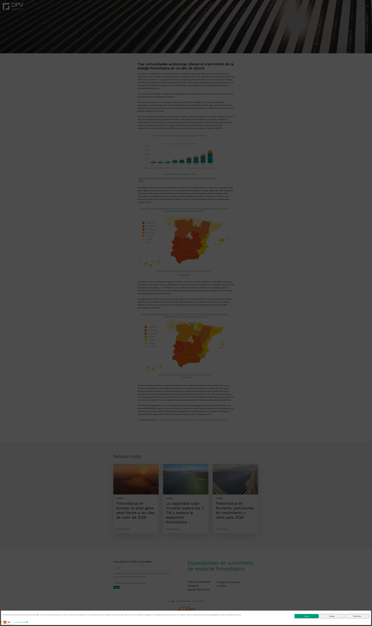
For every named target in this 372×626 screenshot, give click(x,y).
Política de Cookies (8, 622)
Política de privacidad (21, 622)
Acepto (306, 616)
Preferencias (357, 616)
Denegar (332, 616)
